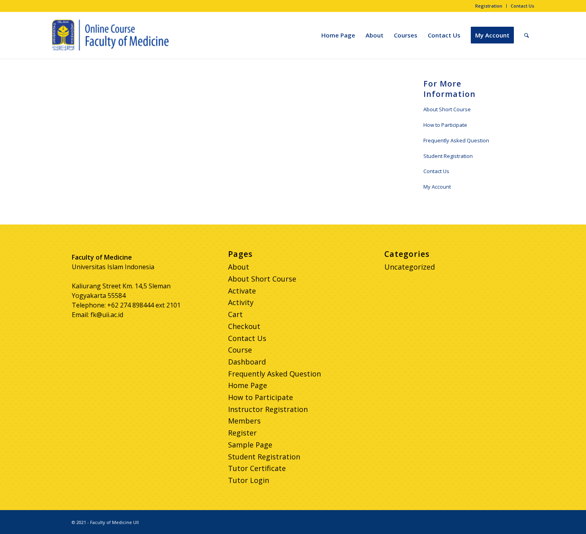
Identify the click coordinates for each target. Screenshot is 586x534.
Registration (488, 6)
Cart (235, 314)
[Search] (526, 35)
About (238, 267)
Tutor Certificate (257, 468)
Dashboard (247, 362)
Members (244, 421)
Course (240, 350)
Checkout (244, 326)
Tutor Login (248, 480)
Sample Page (250, 444)
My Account (437, 186)
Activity (241, 302)
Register (242, 432)
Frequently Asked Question (456, 140)
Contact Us (522, 6)
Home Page (247, 385)
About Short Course (447, 109)
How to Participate (445, 124)
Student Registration (448, 156)
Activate (242, 291)
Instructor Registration (268, 409)
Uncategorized (409, 267)
